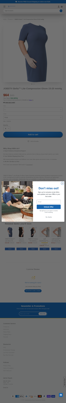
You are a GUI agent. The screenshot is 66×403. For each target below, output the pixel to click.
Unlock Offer (49, 207)
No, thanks (49, 217)
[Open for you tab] (61, 395)
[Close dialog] (62, 183)
